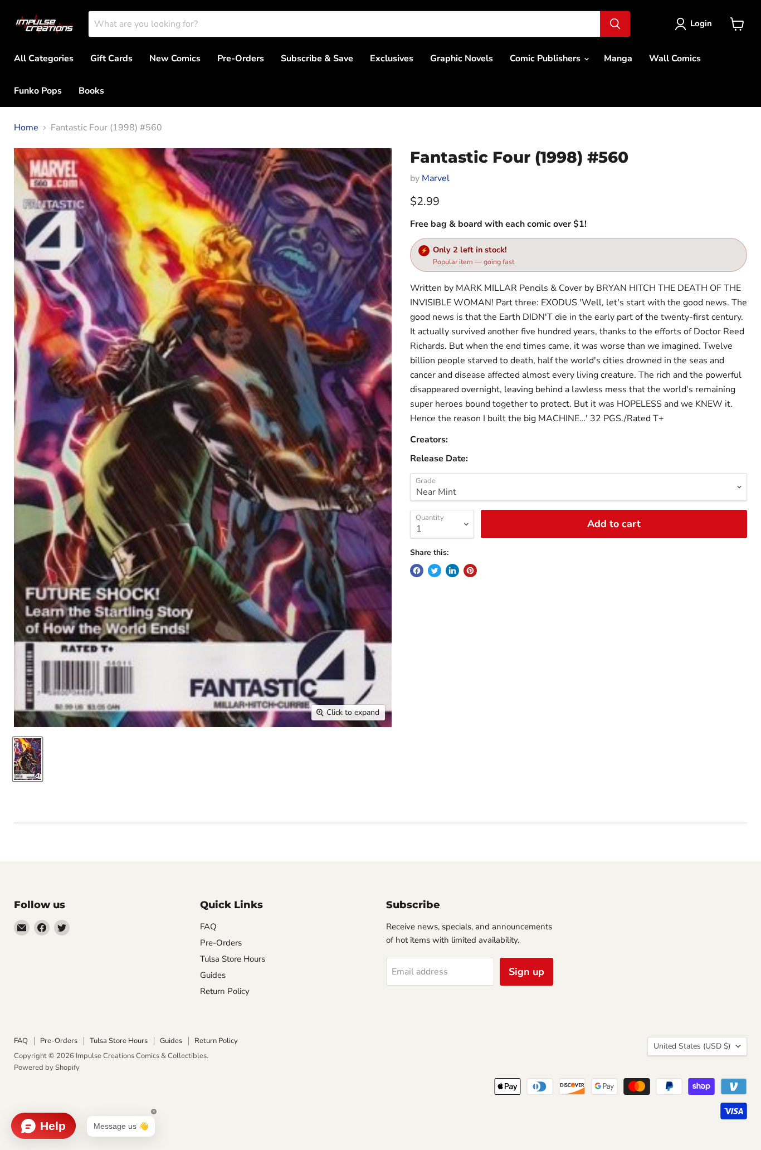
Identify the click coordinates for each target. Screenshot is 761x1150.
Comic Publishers (546, 58)
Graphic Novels (461, 58)
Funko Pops (38, 91)
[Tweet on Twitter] (434, 570)
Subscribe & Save (317, 58)
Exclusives (391, 58)
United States (691, 1046)
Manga (618, 58)
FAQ (208, 926)
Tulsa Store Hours (232, 958)
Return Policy (225, 991)
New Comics (175, 58)
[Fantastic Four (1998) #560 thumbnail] (27, 759)
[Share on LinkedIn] (452, 570)
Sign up (526, 971)
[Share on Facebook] (416, 570)
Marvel (436, 178)
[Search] (615, 24)
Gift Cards (111, 58)
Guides (213, 975)
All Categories (44, 58)
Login (701, 23)
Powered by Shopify (47, 1068)
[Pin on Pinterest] (470, 570)
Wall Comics (675, 58)
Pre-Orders (240, 58)
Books (91, 91)
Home (26, 128)
